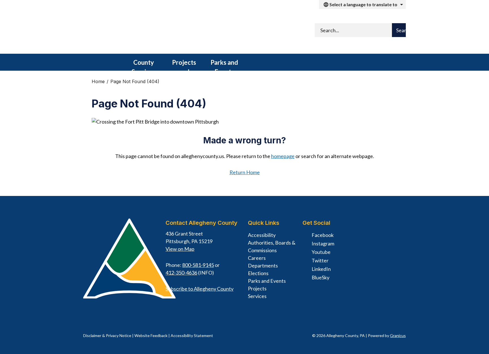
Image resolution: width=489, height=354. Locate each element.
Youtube (321, 252)
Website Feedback (151, 335)
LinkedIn (321, 269)
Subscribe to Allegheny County (199, 289)
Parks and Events (224, 65)
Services (257, 296)
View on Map (180, 249)
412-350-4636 (181, 272)
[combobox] (362, 4)
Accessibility (262, 235)
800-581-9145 (198, 265)
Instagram (323, 243)
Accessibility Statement (192, 335)
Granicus (398, 335)
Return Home (245, 172)
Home (98, 81)
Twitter (320, 260)
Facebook (323, 235)
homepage (283, 156)
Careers (257, 258)
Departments (263, 265)
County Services (144, 65)
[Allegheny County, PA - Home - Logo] (153, 31)
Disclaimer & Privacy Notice (107, 335)
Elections (258, 273)
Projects (257, 288)
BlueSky (320, 277)
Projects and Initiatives (184, 65)
